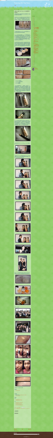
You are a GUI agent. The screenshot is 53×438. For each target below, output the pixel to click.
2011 (33, 64)
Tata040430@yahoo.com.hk (19, 400)
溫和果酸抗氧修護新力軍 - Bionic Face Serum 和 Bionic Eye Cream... (36, 53)
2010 (33, 65)
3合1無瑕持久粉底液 (18, 408)
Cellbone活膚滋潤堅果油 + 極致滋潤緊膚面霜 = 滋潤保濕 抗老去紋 (36, 45)
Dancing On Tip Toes (22, 3)
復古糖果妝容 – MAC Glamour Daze (36, 38)
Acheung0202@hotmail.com (19, 399)
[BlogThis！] (22, 407)
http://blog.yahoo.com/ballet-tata (19, 402)
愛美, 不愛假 (34, 32)
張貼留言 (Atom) (16, 430)
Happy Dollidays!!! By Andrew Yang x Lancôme (36, 30)
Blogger (28, 436)
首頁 (15, 5)
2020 (33, 17)
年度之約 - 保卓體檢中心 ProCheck (35, 35)
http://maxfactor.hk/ (18, 390)
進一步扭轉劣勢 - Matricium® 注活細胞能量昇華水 (36, 49)
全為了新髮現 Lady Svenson (35, 34)
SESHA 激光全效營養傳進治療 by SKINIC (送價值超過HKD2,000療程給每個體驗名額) (36, 28)
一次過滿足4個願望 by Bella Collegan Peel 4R (36, 31)
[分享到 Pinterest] (24, 407)
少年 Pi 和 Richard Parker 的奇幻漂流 (36, 40)
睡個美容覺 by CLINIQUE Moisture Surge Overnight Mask (35, 41)
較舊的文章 (29, 429)
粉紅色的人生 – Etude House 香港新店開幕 (36, 51)
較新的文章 (15, 429)
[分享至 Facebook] (23, 407)
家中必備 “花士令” (35, 33)
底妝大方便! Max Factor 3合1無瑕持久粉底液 (36, 37)
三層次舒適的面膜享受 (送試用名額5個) (36, 47)
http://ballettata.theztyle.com (19, 403)
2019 (33, 18)
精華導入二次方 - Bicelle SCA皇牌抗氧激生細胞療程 (36, 48)
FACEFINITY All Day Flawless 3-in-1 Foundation (24, 408)
